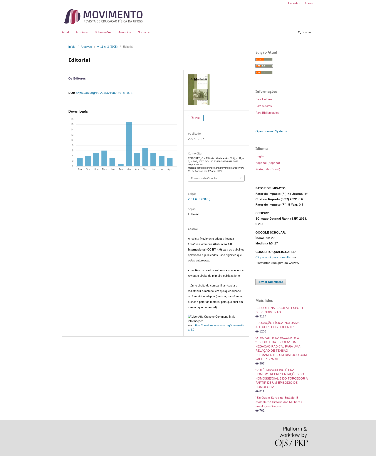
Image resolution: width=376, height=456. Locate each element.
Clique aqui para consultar (273, 257)
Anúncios (124, 32)
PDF (197, 118)
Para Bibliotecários (267, 112)
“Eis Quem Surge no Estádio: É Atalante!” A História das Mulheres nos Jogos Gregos (278, 402)
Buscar (306, 32)
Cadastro (293, 3)
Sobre (142, 32)
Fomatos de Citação (204, 178)
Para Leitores (263, 99)
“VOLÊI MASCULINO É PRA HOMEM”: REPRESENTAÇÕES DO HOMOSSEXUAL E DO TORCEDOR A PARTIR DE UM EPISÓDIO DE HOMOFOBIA (281, 378)
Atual (65, 32)
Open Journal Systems (271, 131)
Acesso (309, 3)
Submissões (103, 32)
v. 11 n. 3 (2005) (107, 46)
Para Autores (263, 106)
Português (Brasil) (267, 169)
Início (71, 46)
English (260, 156)
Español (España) (267, 162)
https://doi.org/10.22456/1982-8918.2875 (104, 93)
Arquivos (82, 32)
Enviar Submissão (270, 281)
